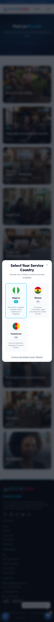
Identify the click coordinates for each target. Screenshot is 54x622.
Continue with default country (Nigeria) (27, 357)
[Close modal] (47, 265)
